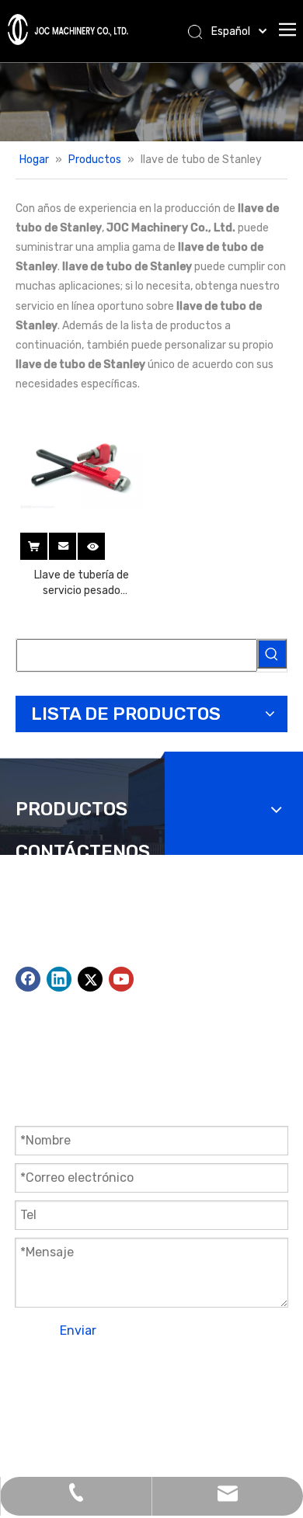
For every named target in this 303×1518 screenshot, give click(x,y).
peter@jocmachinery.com (176, 957)
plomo (31, 1412)
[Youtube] (121, 979)
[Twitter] (90, 979)
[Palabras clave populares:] (272, 654)
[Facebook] (28, 979)
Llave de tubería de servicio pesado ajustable (81, 583)
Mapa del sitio (159, 1392)
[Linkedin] (59, 979)
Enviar (78, 1330)
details (102, 542)
